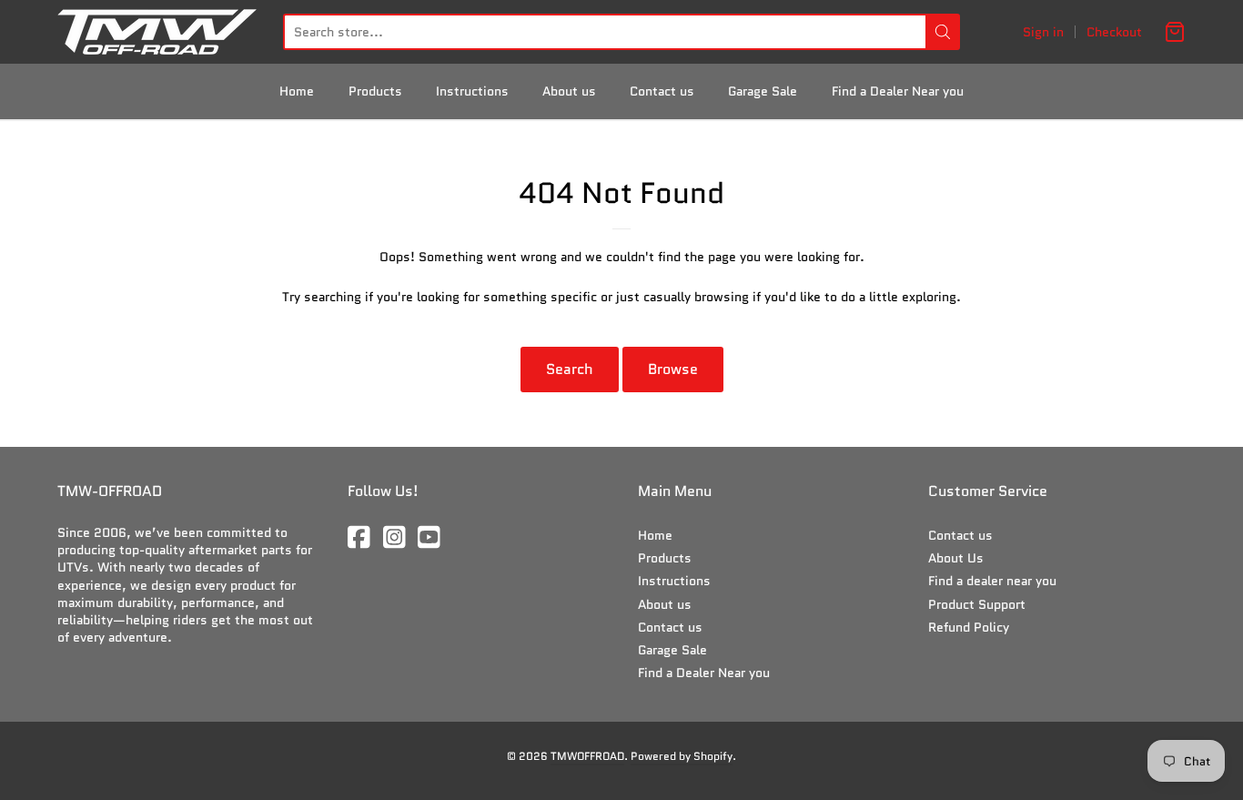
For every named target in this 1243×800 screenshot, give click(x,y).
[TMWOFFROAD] (157, 32)
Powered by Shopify (682, 756)
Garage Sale (762, 91)
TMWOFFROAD (587, 756)
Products (375, 91)
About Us (956, 558)
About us (569, 91)
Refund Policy (968, 627)
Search (569, 369)
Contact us (662, 91)
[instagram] (396, 539)
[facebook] (360, 539)
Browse (673, 369)
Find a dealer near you (992, 581)
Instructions (472, 91)
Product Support (977, 604)
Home (296, 91)
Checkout (1114, 32)
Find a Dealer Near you (898, 91)
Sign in (1043, 32)
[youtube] (430, 539)
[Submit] (942, 32)
